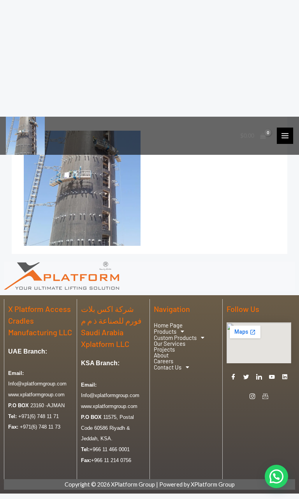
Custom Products (175, 337)
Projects (164, 349)
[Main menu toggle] (285, 136)
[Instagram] (253, 396)
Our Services (169, 344)
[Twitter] (246, 377)
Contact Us (167, 367)
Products (165, 331)
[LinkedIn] (259, 377)
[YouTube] (272, 377)
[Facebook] (233, 377)
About (161, 355)
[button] (186, 331)
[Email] (265, 396)
